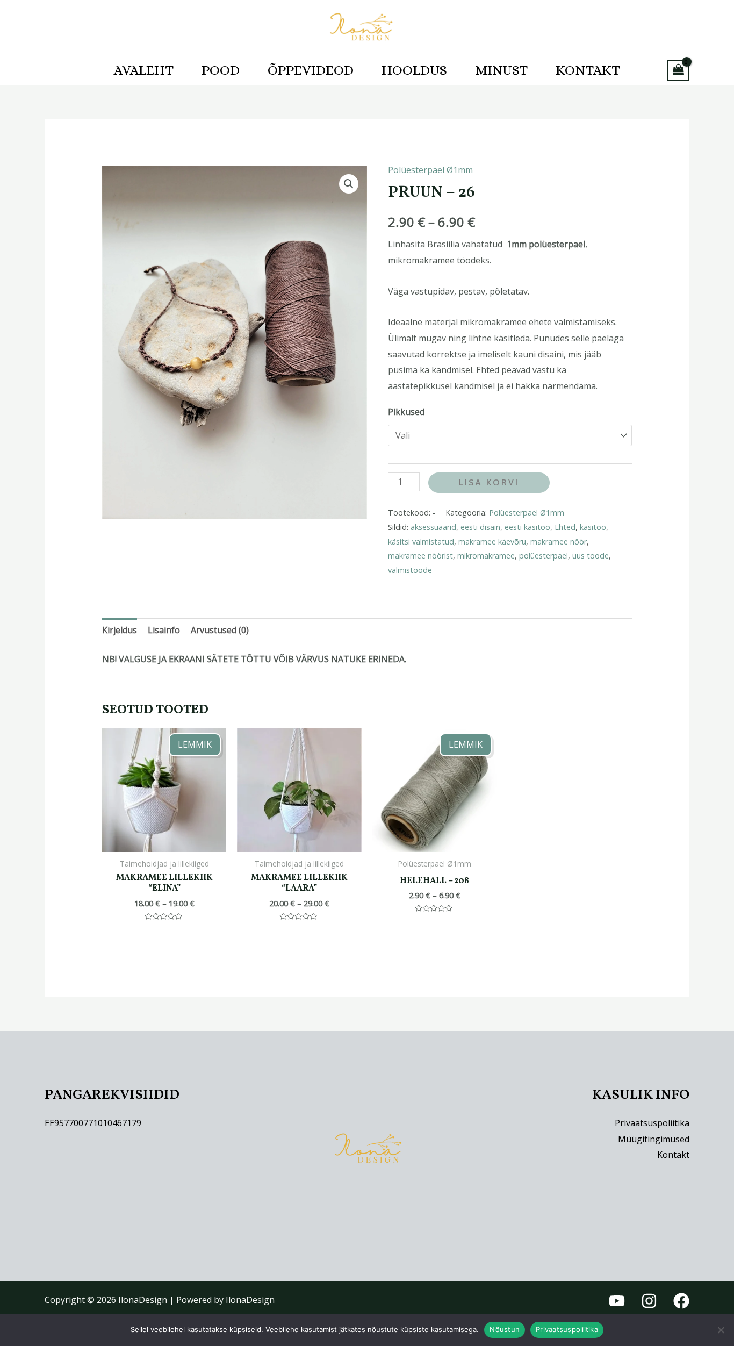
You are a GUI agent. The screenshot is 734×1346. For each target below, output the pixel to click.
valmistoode (410, 570)
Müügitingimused (653, 1139)
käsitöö (593, 527)
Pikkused (406, 412)
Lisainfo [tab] (164, 630)
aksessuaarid (433, 527)
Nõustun (505, 1329)
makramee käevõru (492, 541)
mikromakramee (486, 555)
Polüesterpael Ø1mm (430, 170)
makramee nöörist (420, 555)
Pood (221, 70)
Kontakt (588, 70)
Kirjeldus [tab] (119, 630)
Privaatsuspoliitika (652, 1123)
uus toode (590, 555)
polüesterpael (543, 555)
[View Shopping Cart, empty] (678, 70)
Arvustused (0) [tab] (220, 630)
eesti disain (480, 527)
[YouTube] (617, 1301)
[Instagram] (649, 1301)
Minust (501, 70)
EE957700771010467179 (93, 1123)
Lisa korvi (489, 482)
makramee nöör (558, 541)
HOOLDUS (414, 70)
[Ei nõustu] (720, 1329)
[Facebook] (681, 1301)
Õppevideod (311, 70)
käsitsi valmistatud (421, 541)
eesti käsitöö (527, 527)
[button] (348, 184)
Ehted (565, 527)
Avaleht (144, 70)
